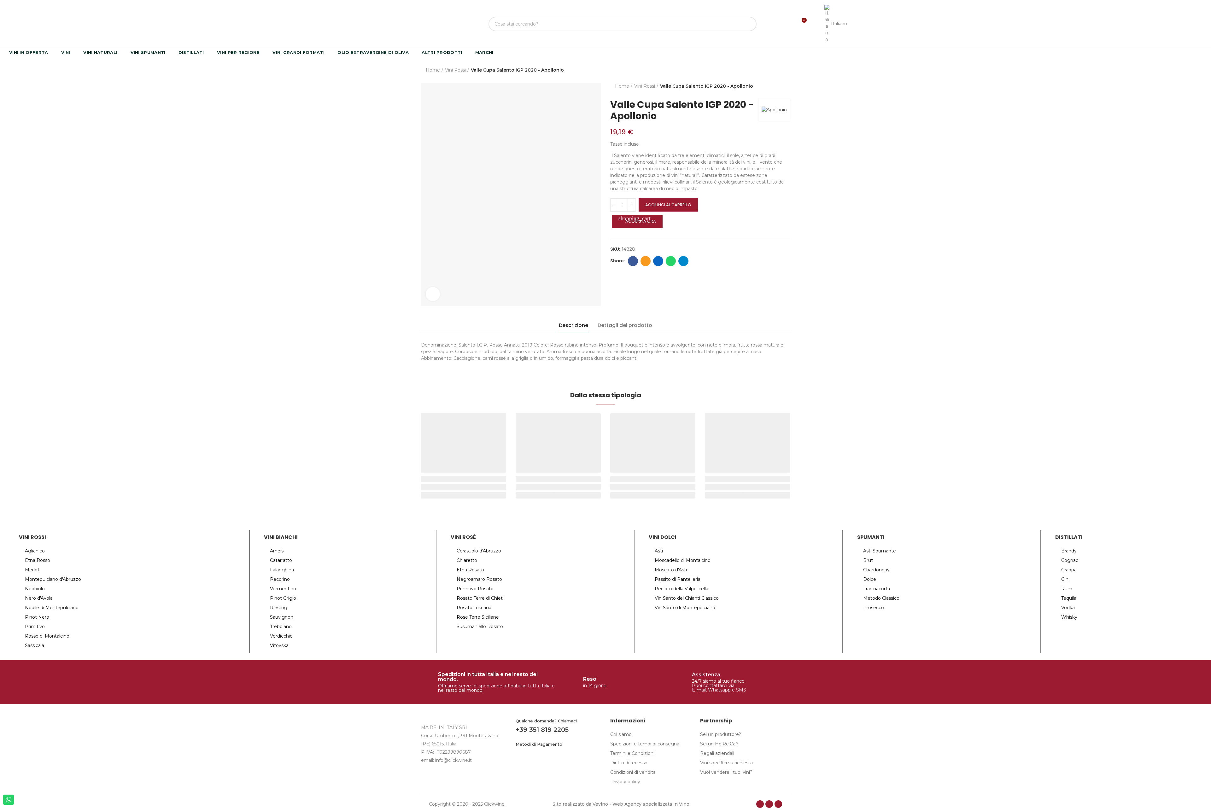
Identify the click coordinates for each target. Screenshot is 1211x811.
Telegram (683, 261)
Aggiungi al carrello (668, 205)
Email (646, 261)
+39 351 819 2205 (542, 729)
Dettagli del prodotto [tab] (625, 325)
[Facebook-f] (760, 804)
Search (746, 24)
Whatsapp (671, 261)
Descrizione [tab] (573, 325)
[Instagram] (769, 804)
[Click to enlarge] (433, 294)
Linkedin (658, 261)
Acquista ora (637, 219)
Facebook (633, 261)
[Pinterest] (778, 804)
